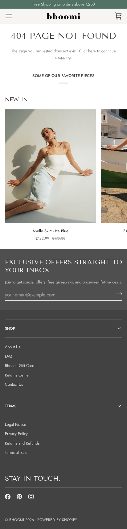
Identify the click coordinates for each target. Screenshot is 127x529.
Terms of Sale (16, 452)
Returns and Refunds (22, 443)
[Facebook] (7, 496)
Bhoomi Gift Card (19, 365)
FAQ (8, 356)
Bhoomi (16, 520)
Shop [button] (10, 328)
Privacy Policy (16, 434)
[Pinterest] (19, 496)
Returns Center (17, 375)
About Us (12, 347)
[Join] (117, 294)
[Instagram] (31, 496)
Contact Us (14, 384)
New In (16, 99)
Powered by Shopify (57, 520)
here (92, 51)
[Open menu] (14, 16)
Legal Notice (15, 424)
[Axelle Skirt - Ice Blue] (50, 166)
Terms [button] (11, 406)
